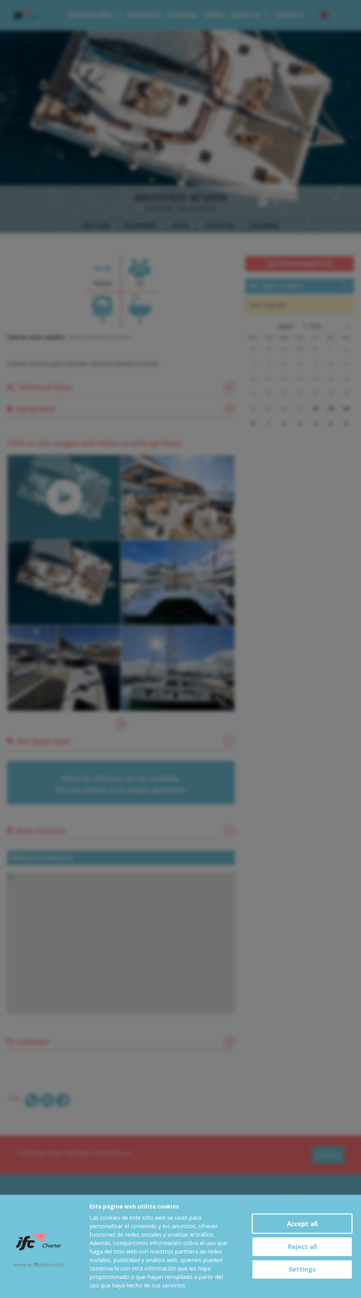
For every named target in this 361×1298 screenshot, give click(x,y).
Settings (302, 1269)
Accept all (302, 1223)
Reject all (302, 1246)
